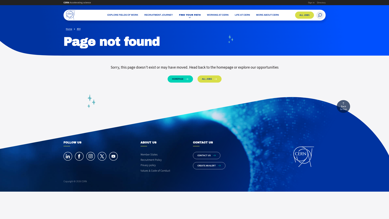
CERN (77, 2)
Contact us (204, 155)
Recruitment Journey (158, 15)
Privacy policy (148, 165)
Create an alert (206, 165)
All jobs (304, 15)
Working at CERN (218, 15)
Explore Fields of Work (122, 15)
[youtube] (113, 156)
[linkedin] (68, 156)
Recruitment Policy (151, 160)
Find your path (190, 15)
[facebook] (79, 156)
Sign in (311, 2)
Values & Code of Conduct (155, 171)
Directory (321, 2)
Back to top (343, 108)
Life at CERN (242, 15)
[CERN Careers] (81, 15)
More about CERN (267, 15)
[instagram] (90, 156)
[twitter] (102, 156)
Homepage (177, 79)
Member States (149, 154)
